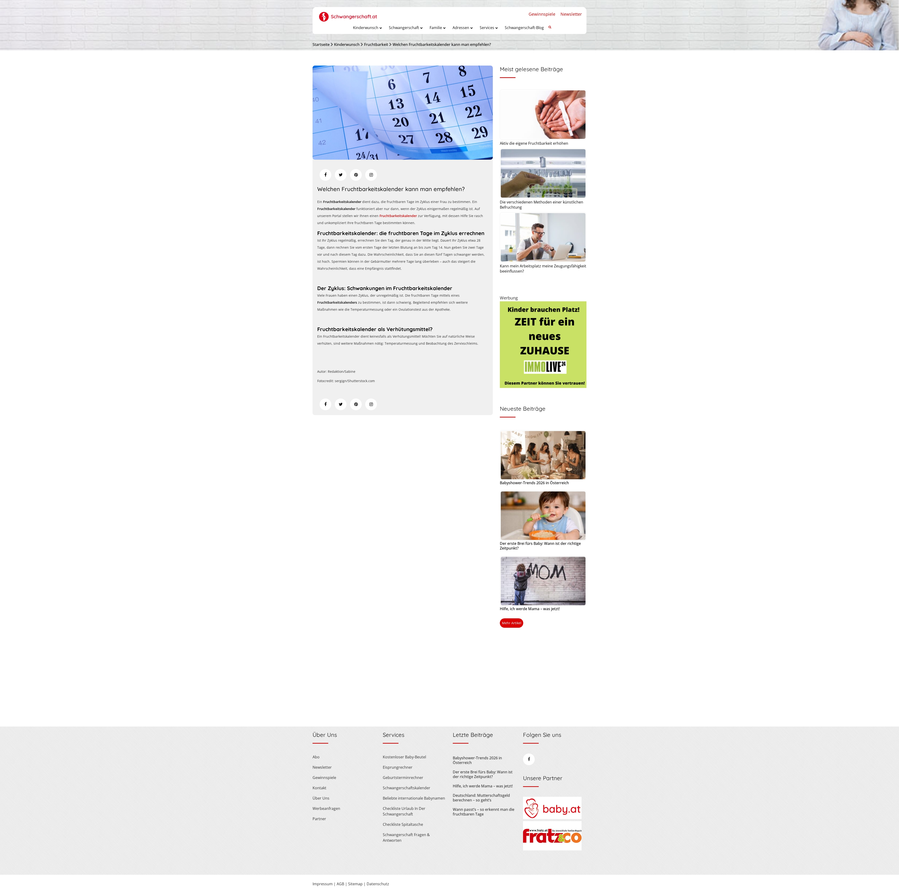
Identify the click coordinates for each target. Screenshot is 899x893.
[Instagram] (371, 175)
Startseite (321, 44)
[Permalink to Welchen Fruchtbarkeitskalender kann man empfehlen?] (403, 158)
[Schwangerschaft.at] (348, 14)
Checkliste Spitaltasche (403, 824)
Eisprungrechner (398, 767)
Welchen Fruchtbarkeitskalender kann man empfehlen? (442, 44)
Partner (319, 818)
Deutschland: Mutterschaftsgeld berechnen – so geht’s (481, 798)
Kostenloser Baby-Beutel (404, 757)
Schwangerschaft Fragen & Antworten (406, 837)
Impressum (323, 883)
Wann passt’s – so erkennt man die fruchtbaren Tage (483, 812)
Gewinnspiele (542, 14)
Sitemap (355, 883)
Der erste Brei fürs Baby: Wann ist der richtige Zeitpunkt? (540, 546)
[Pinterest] (356, 175)
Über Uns (321, 798)
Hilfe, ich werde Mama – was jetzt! (530, 608)
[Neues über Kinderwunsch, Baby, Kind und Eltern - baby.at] (552, 817)
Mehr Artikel (511, 623)
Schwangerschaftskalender (406, 787)
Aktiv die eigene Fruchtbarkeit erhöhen (534, 143)
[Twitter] (340, 175)
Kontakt (319, 787)
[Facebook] (325, 175)
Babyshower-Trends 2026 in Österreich (534, 482)
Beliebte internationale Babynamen (414, 798)
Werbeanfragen (326, 808)
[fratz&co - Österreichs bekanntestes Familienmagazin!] (552, 849)
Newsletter (571, 14)
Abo (316, 757)
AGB (340, 883)
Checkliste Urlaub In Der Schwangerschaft (404, 811)
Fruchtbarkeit (376, 44)
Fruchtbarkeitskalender (398, 216)
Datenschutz (378, 883)
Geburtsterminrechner (403, 777)
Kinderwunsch (347, 44)
